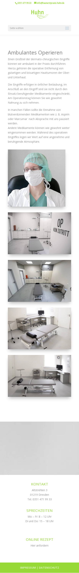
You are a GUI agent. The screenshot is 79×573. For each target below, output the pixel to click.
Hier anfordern (39, 545)
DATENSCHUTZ (49, 567)
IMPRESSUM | (29, 567)
